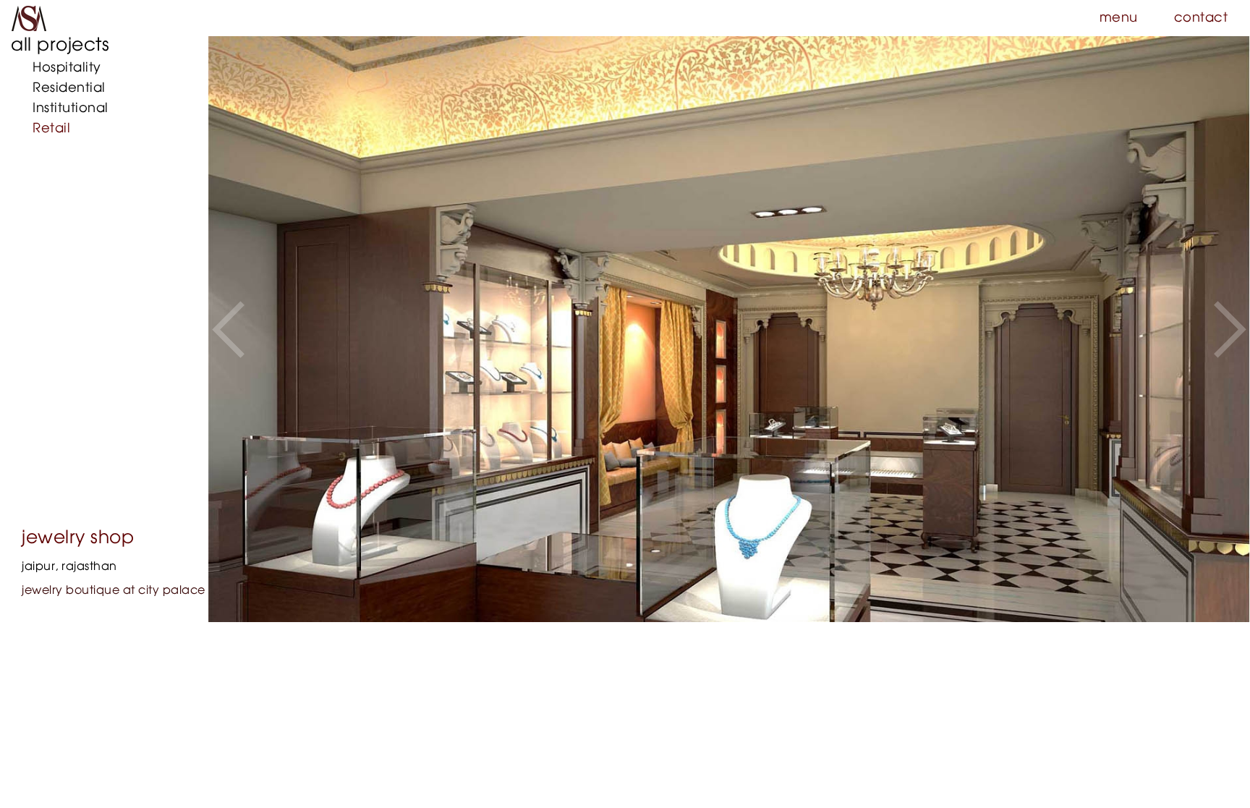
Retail (51, 128)
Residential (69, 88)
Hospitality (67, 68)
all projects (60, 45)
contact (1201, 18)
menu (1119, 18)
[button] (228, 329)
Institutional (71, 108)
